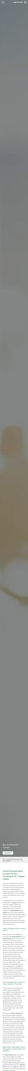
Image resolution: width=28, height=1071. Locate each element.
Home (4, 859)
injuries (15, 902)
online (15, 1066)
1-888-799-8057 (18, 2)
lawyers (5, 912)
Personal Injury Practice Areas (12, 859)
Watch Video (8, 853)
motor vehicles (16, 936)
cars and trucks (7, 938)
